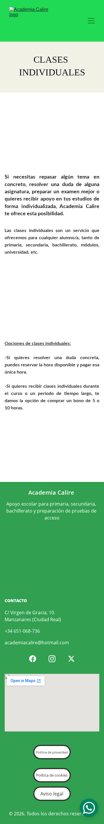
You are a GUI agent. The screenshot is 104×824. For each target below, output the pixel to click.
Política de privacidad (52, 752)
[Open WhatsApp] (89, 808)
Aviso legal (51, 793)
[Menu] (91, 20)
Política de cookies (52, 775)
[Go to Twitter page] (71, 658)
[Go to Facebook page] (32, 658)
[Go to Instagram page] (52, 658)
